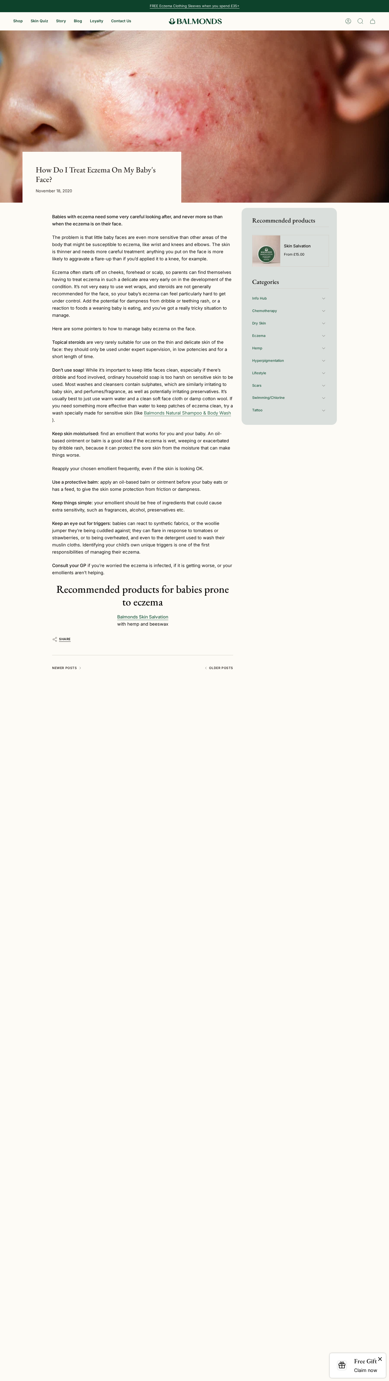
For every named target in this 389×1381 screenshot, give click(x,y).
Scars (256, 385)
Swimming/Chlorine (268, 398)
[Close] (380, 1359)
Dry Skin (259, 323)
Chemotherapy (264, 311)
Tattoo (257, 410)
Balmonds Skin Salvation (142, 617)
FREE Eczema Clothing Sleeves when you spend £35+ (194, 6)
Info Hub (259, 298)
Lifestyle (259, 373)
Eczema (258, 335)
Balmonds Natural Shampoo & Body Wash (187, 413)
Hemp (257, 348)
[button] (18, 21)
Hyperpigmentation (268, 360)
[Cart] (373, 21)
